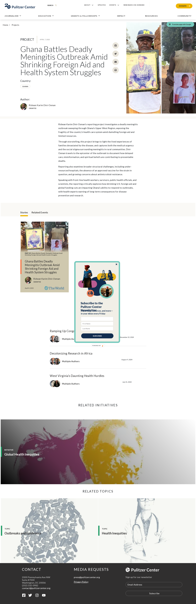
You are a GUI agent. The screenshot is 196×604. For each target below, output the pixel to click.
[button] (97, 306)
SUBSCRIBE (97, 336)
